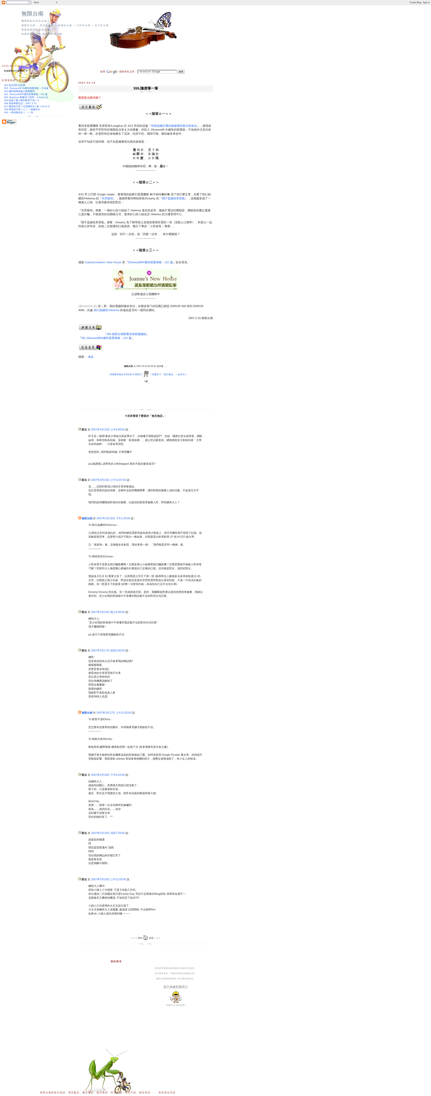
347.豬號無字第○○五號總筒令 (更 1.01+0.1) (27, 106)
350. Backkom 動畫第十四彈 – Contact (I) (26, 97)
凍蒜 (90, 356)
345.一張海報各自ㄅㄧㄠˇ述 (18, 112)
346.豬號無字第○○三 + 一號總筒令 (22, 109)
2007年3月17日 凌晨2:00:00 (108, 650)
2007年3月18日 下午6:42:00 (108, 774)
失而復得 (107, 198)
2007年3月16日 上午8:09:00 (108, 429)
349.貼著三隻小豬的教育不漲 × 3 (21, 100)
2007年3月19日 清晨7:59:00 (108, 833)
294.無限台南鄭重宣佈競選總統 (126, 334)
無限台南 (32, 14)
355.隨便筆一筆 (145, 88)
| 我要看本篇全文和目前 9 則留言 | (125, 374)
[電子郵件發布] (145, 381)
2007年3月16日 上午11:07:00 (108, 479)
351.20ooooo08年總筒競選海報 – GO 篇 (106, 338)
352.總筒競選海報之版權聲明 (19, 91)
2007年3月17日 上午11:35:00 (113, 712)
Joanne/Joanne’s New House (103, 262)
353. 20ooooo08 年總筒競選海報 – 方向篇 (26, 88)
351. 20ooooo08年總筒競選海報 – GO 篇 (25, 94)
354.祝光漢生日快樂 (14, 85)
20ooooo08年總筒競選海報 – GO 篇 (150, 262)
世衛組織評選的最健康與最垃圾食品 (174, 125)
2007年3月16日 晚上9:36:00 (108, 612)
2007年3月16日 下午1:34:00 (113, 518)
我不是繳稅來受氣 (173, 198)
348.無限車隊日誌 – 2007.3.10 (20, 103)
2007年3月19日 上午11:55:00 (108, 879)
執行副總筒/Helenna (106, 310)
